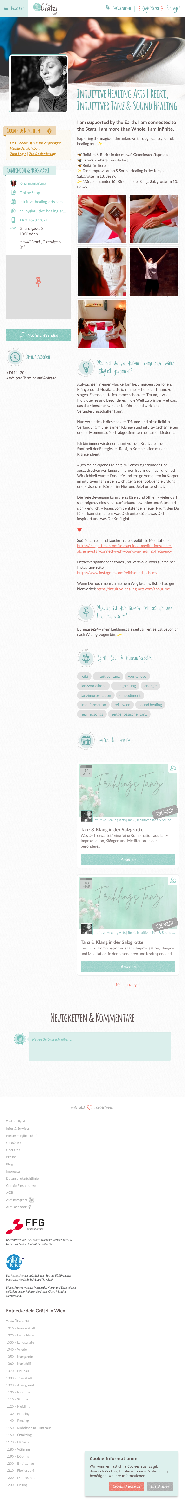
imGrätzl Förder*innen (92, 1107)
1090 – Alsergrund (20, 1385)
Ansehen (128, 859)
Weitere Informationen (126, 1475)
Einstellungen (160, 1486)
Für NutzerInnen (118, 8)
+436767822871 (34, 220)
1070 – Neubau (17, 1371)
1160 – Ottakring (19, 1435)
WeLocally (33, 1240)
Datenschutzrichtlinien (23, 1178)
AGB (9, 1192)
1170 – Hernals (17, 1442)
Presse (11, 1157)
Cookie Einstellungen (22, 1185)
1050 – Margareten (20, 1357)
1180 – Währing (18, 1449)
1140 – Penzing (17, 1421)
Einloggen (173, 8)
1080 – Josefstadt (19, 1378)
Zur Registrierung (42, 153)
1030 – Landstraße (20, 1342)
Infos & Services (18, 1128)
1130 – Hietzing (18, 1414)
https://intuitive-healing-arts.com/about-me (133, 589)
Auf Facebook (16, 1207)
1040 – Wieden (17, 1349)
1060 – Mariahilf (18, 1363)
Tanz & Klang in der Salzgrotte (112, 829)
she (13, 1143)
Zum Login (18, 153)
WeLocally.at (15, 1121)
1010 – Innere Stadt (20, 1328)
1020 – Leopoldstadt (21, 1335)
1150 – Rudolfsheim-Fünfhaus (28, 1428)
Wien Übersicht (17, 1321)
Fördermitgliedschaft (22, 1136)
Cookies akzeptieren (126, 1486)
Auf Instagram (16, 1200)
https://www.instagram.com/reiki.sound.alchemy (117, 572)
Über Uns (13, 1150)
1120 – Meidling (18, 1406)
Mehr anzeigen (128, 984)
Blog (9, 1164)
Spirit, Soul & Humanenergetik (125, 658)
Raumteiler (17, 1275)
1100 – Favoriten (19, 1392)
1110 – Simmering (19, 1399)
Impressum (14, 1171)
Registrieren (150, 8)
